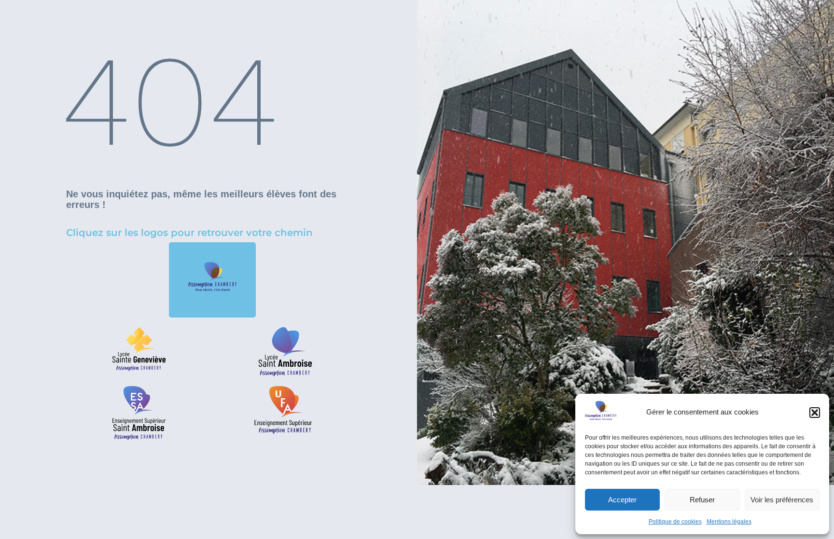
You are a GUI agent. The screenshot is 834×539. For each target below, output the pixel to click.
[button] (815, 412)
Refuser (702, 500)
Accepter (622, 500)
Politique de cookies (675, 521)
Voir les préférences (782, 500)
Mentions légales (729, 521)
